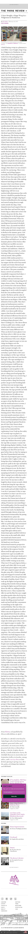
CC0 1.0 (3, 44)
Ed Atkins (5, 21)
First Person (4, 23)
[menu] (26, 11)
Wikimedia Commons (13, 43)
